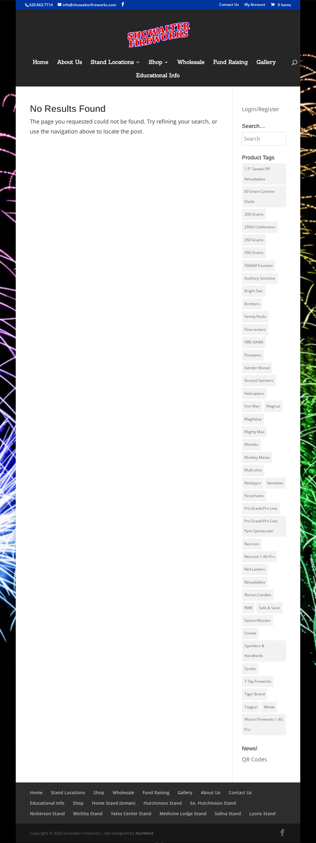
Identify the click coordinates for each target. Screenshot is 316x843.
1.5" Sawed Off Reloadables (257, 173)
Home (40, 62)
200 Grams (254, 214)
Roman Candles (257, 594)
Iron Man (252, 406)
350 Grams (254, 239)
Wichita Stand (87, 813)
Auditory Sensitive (259, 278)
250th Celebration (259, 227)
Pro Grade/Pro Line (260, 508)
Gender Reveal (257, 367)
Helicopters (254, 393)
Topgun (250, 707)
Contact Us (229, 5)
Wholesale (191, 62)
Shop (155, 62)
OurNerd (144, 833)
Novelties (275, 483)
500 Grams (254, 252)
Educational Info (158, 76)
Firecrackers (255, 329)
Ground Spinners (258, 380)
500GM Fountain (258, 265)
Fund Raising (230, 62)
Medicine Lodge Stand (183, 813)
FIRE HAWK (253, 342)
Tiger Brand (254, 694)
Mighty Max (254, 431)
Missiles (251, 444)
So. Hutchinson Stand (213, 803)
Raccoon (251, 543)
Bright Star (253, 290)
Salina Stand (228, 813)
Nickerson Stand (47, 813)
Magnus (273, 406)
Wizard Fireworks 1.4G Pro (263, 724)
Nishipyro (252, 483)
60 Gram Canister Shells (259, 196)
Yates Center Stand (131, 813)
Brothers (252, 303)
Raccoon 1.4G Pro (259, 556)
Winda (269, 707)
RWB (248, 607)
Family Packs (255, 316)
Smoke (250, 633)
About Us (69, 62)
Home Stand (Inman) (113, 803)
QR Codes (254, 759)
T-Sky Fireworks (257, 681)
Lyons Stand (262, 813)
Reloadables (254, 582)
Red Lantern (254, 569)
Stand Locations (112, 62)
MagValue (253, 419)
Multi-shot (253, 470)
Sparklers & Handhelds (254, 650)
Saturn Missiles (257, 620)
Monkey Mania (257, 457)
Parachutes (254, 495)
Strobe (250, 668)
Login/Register (260, 109)
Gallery (266, 62)
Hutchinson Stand (162, 803)
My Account (254, 5)
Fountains (252, 355)
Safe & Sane (269, 607)
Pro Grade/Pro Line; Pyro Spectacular (261, 525)
